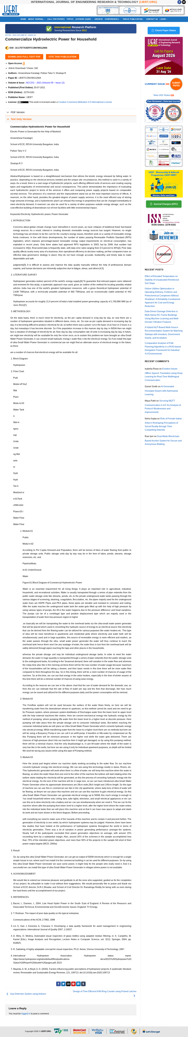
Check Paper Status (165, 30)
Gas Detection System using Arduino (28, 994)
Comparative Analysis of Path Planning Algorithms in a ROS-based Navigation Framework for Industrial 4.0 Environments (163, 348)
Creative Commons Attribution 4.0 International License (85, 102)
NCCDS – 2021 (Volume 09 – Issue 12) (45, 83)
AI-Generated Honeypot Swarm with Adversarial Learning (161, 390)
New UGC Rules (162, 95)
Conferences (112, 19)
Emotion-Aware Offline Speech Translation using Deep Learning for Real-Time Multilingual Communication (163, 374)
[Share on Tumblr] (83, 984)
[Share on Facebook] (58, 984)
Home (23, 19)
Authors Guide (83, 19)
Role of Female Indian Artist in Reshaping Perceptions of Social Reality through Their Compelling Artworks (163, 424)
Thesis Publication (132, 19)
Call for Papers (56, 19)
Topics (70, 19)
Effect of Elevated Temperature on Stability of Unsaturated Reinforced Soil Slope (162, 279)
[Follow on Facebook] (179, 2)
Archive (99, 19)
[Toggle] (8, 112)
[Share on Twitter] (63, 984)
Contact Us (152, 19)
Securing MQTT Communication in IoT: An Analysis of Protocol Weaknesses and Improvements (163, 406)
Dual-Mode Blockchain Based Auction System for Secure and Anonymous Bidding (163, 440)
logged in (25, 1013)
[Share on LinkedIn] (78, 984)
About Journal (35, 19)
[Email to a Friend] (68, 984)
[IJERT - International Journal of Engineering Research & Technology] (11, 10)
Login (163, 19)
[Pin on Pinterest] (73, 984)
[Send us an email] (184, 2)
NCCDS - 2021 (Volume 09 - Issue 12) (20, 35)
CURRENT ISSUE (155, 84)
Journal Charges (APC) (165, 204)
